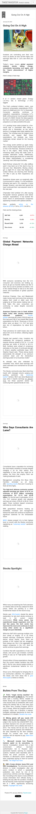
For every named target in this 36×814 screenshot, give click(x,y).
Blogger (26, 813)
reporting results (12, 484)
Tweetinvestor (27, 793)
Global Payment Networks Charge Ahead (18, 243)
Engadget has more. (15, 785)
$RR (21, 206)
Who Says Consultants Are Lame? (18, 429)
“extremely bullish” (19, 524)
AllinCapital (16, 614)
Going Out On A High (20, 14)
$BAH (5, 520)
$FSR (11, 206)
